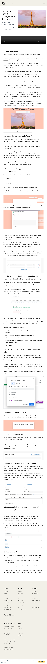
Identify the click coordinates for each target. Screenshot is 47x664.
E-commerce (34, 591)
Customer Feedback (36, 600)
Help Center (20, 591)
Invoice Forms (34, 595)
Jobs (19, 631)
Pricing (5, 593)
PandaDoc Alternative (8, 649)
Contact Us (20, 628)
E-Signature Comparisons (9, 641)
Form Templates (7, 607)
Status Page (20, 600)
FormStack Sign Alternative (7, 644)
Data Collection (35, 593)
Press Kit (20, 635)
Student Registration (36, 607)
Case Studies (20, 593)
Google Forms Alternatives (9, 639)
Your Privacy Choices (22, 605)
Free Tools (6, 612)
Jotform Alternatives (8, 631)
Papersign (6, 598)
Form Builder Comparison (9, 626)
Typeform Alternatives (8, 628)
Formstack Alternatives (9, 636)
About (19, 626)
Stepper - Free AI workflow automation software (8, 619)
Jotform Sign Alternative (9, 651)
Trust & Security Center (23, 602)
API (18, 598)
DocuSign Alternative (8, 647)
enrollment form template (16, 54)
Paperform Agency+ (8, 600)
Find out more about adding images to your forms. (17, 132)
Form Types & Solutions (9, 605)
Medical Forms (35, 602)
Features (6, 591)
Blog (19, 595)
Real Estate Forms (35, 598)
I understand (41, 661)
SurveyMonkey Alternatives (7, 634)
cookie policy (3, 662)
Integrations (6, 595)
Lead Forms (34, 612)
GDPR (19, 607)
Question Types (7, 602)
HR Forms (34, 605)
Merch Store (20, 633)
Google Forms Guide (22, 609)
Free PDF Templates (8, 609)
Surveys (33, 609)
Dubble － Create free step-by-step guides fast (9, 615)
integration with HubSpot (18, 516)
